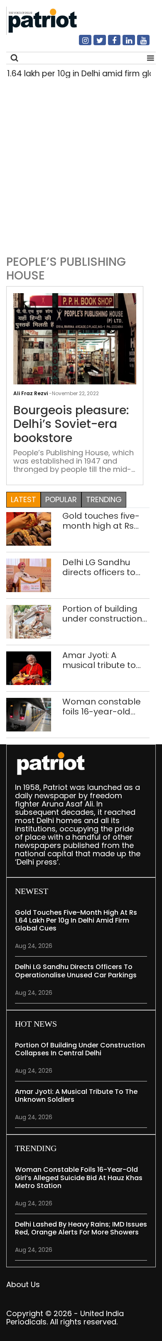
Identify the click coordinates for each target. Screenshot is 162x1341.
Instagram (80, 43)
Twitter (94, 43)
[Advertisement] (81, 164)
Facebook (109, 43)
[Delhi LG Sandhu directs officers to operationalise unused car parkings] (28, 574)
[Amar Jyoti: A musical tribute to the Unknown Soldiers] (28, 667)
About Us (23, 1284)
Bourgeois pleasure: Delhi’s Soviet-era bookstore (71, 424)
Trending (104, 499)
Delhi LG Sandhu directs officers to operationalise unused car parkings (105, 567)
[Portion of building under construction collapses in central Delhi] (28, 621)
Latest (23, 499)
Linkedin (124, 43)
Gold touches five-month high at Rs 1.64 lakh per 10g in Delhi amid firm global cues (101, 521)
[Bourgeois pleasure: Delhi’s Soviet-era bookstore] (74, 338)
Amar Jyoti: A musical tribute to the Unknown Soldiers (99, 660)
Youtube (138, 43)
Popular (61, 499)
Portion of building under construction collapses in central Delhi (103, 614)
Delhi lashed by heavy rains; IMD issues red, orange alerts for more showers (81, 1228)
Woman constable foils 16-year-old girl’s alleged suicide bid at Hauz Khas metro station (104, 707)
